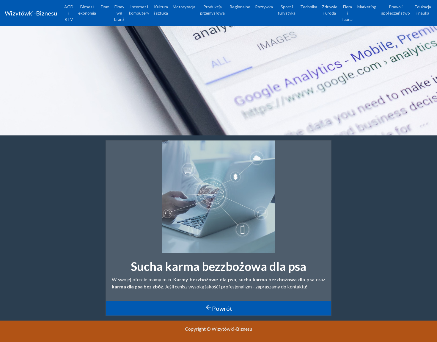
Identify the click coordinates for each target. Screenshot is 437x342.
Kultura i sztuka (161, 9)
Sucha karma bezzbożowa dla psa (218, 266)
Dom (105, 6)
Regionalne (239, 6)
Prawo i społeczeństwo (395, 9)
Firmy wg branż (119, 13)
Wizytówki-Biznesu (31, 13)
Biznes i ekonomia (87, 9)
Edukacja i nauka (423, 9)
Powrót (218, 308)
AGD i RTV (68, 13)
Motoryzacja (184, 6)
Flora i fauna (347, 13)
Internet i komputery (139, 9)
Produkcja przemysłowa (212, 9)
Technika (308, 6)
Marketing (366, 6)
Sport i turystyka (286, 9)
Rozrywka (264, 6)
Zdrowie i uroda (329, 9)
